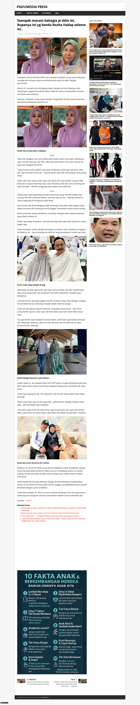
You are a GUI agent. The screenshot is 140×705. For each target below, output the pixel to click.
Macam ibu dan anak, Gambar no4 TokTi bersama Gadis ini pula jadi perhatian (50, 513)
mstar (29, 500)
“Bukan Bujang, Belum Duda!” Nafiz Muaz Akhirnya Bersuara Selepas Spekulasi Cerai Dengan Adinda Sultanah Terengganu (105, 213)
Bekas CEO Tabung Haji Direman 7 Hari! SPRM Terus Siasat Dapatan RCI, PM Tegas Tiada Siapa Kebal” (105, 149)
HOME (19, 13)
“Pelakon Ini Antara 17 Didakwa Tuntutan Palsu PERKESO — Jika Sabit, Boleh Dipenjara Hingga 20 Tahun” (105, 181)
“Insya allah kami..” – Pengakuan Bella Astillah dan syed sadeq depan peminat (50, 516)
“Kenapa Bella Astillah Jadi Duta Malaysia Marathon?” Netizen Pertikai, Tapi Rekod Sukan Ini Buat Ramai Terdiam (105, 84)
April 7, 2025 (23, 34)
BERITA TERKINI (32, 13)
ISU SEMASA (46, 13)
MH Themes (45, 697)
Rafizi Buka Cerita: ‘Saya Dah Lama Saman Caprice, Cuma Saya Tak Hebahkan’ (105, 245)
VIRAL (57, 13)
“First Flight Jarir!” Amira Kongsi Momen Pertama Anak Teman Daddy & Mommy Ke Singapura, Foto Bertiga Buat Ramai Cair (105, 51)
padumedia (34, 34)
